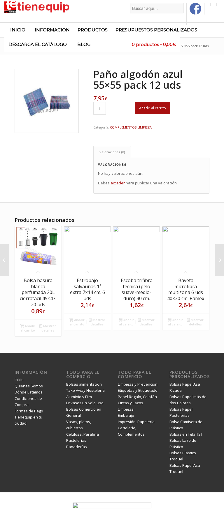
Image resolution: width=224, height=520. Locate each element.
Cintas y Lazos (130, 402)
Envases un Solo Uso (85, 402)
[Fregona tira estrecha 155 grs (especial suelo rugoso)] (4, 260)
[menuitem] (157, 14)
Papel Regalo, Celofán (137, 396)
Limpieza (126, 409)
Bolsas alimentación (84, 384)
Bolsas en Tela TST (186, 434)
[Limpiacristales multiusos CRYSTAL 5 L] (219, 260)
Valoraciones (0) (112, 152)
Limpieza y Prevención (138, 384)
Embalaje (126, 415)
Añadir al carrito (152, 108)
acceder (118, 183)
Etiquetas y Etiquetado (138, 390)
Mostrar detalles (48, 328)
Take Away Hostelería (85, 390)
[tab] (112, 152)
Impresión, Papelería (136, 421)
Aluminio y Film (79, 396)
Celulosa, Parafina (82, 434)
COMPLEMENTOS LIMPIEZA (131, 127)
